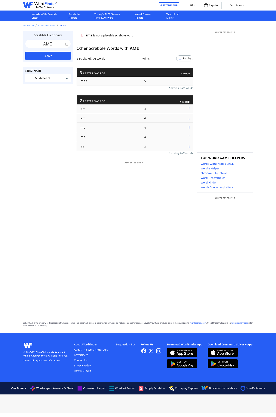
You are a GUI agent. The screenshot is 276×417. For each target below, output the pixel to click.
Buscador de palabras (223, 388)
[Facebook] (144, 351)
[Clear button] (67, 44)
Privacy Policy (82, 365)
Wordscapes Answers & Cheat (55, 388)
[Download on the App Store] (182, 353)
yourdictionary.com (198, 323)
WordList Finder (125, 388)
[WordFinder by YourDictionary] (40, 5)
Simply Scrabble (155, 388)
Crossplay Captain (186, 388)
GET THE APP (169, 5)
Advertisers (81, 355)
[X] (151, 351)
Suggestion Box (125, 344)
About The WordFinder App (91, 349)
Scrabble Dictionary (46, 25)
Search (48, 56)
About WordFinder (85, 344)
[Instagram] (159, 351)
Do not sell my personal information (41, 360)
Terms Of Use (82, 370)
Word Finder (28, 25)
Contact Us (80, 360)
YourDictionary (256, 388)
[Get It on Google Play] (182, 364)
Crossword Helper (94, 388)
